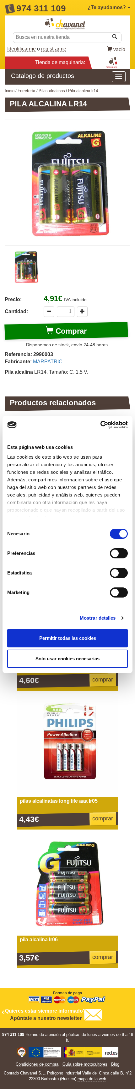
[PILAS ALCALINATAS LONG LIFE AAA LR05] (67, 746)
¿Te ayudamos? (107, 7)
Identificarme (21, 48)
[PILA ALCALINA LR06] (67, 885)
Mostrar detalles (98, 618)
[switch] (119, 553)
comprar (102, 679)
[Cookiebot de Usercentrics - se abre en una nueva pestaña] (100, 425)
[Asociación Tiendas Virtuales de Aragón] (21, 1053)
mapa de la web (92, 1078)
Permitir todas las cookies (67, 638)
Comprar (70, 331)
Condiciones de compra (37, 1064)
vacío (119, 49)
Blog (115, 1064)
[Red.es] (91, 1053)
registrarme (53, 48)
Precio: (13, 299)
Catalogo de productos (42, 75)
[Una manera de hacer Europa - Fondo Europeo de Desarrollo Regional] (45, 1053)
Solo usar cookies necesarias (67, 658)
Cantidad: (16, 311)
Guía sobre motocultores (84, 1064)
